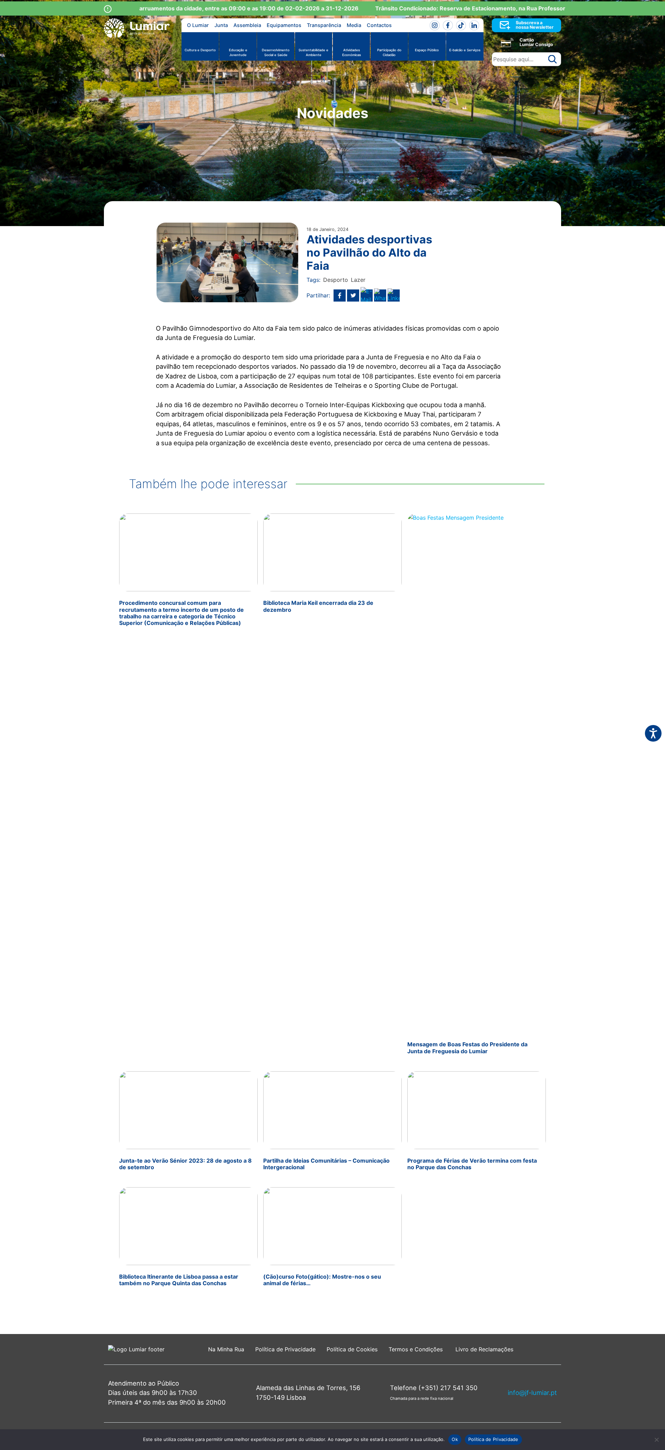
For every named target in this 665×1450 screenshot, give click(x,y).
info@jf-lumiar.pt (532, 1392)
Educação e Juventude (238, 52)
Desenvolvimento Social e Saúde (276, 52)
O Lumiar (198, 25)
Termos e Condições (416, 1349)
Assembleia (247, 25)
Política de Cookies (352, 1349)
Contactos (379, 25)
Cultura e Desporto (200, 50)
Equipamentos (284, 25)
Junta (221, 25)
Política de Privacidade (285, 1349)
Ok (455, 1439)
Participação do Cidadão (389, 52)
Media (354, 25)
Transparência (324, 25)
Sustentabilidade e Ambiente (313, 52)
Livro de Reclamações (484, 1349)
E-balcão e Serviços (464, 50)
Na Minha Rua (226, 1349)
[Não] (656, 1439)
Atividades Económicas (351, 52)
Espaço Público (427, 50)
